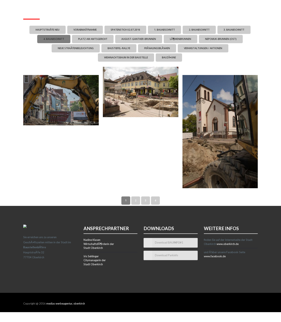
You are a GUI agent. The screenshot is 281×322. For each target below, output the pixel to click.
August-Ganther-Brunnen (138, 39)
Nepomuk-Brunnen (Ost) (221, 39)
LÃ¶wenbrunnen (180, 39)
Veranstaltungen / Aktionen (203, 48)
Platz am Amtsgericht (92, 39)
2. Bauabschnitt (199, 29)
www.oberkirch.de (228, 244)
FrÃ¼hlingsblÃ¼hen (157, 48)
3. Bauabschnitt (234, 29)
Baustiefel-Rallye (119, 48)
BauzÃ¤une (169, 57)
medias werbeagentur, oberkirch (65, 303)
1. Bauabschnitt (164, 29)
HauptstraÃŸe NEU (47, 29)
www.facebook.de (215, 256)
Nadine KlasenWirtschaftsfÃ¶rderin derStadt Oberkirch (99, 243)
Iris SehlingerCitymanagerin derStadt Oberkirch (95, 260)
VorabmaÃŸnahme (85, 29)
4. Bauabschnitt (53, 39)
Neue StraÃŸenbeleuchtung (76, 48)
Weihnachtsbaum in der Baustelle (126, 57)
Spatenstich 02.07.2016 (125, 29)
